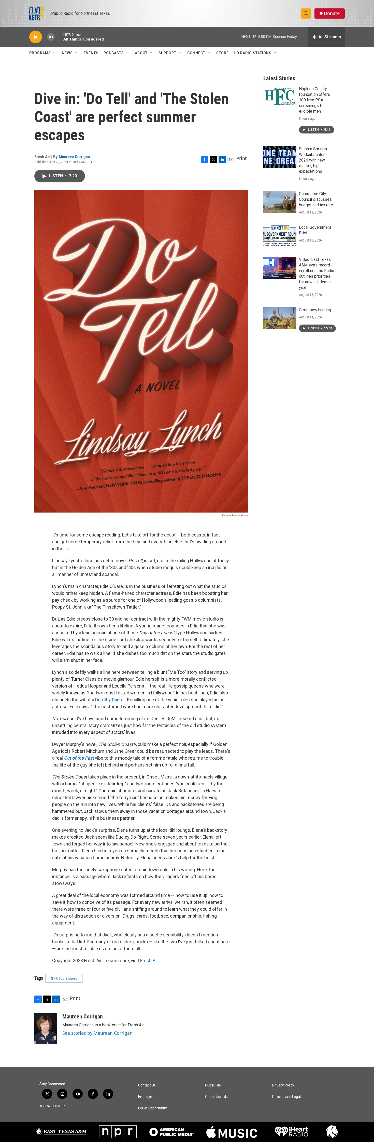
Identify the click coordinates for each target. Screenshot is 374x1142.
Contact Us (147, 1085)
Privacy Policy (283, 1085)
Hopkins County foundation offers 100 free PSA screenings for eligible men (314, 100)
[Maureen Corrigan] (45, 1028)
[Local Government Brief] (279, 236)
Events (91, 53)
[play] (36, 37)
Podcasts (114, 53)
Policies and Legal (286, 1097)
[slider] (59, 36)
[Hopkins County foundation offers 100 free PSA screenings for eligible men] (279, 97)
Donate (332, 13)
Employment (148, 1097)
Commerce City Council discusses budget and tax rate (316, 199)
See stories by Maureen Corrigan (97, 1033)
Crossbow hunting (315, 309)
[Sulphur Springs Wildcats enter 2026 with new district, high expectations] (279, 157)
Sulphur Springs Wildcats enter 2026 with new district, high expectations (313, 160)
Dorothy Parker (110, 699)
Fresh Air (149, 960)
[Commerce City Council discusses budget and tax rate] (279, 202)
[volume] (51, 37)
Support (167, 53)
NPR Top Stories (64, 978)
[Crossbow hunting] (279, 318)
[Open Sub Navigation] (55, 53)
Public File (213, 1085)
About (141, 53)
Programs (40, 53)
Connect (196, 53)
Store (222, 53)
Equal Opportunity (152, 1108)
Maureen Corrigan (74, 156)
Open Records (216, 1097)
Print (241, 158)
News (67, 53)
